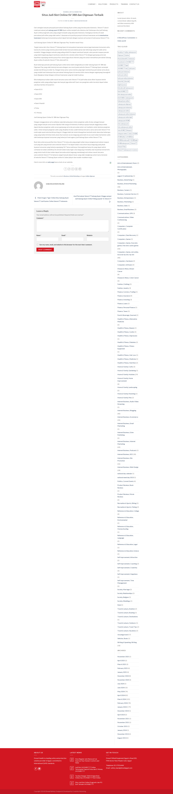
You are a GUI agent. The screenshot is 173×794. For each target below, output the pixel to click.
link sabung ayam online (124, 94)
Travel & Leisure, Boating (126, 613)
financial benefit (122, 58)
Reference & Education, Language (125, 536)
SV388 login (134, 140)
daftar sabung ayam (130, 52)
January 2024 (122, 707)
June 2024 (120, 687)
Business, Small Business (125, 209)
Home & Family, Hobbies (126, 374)
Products (114, 4)
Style (119, 605)
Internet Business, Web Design (127, 467)
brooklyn (120, 52)
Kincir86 (127, 81)
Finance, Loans (122, 303)
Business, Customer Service (126, 194)
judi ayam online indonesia (125, 78)
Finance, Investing (123, 300)
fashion (127, 55)
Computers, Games (124, 239)
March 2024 (121, 699)
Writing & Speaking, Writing (127, 642)
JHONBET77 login (123, 65)
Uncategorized (122, 635)
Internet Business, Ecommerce (127, 417)
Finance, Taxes (122, 311)
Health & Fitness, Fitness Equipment (125, 347)
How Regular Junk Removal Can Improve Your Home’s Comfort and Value (87, 761)
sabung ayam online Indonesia (126, 114)
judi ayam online (122, 75)
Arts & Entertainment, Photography (124, 168)
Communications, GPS (125, 213)
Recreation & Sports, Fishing (127, 507)
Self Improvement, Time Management (125, 581)
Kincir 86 (120, 81)
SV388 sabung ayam (123, 143)
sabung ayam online (123, 111)
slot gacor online (122, 133)
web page (51, 162)
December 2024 (123, 676)
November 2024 (123, 680)
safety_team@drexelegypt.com (121, 768)
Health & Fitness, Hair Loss (126, 355)
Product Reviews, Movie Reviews (125, 495)
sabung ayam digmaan (124, 104)
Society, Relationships (124, 593)
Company (92, 4)
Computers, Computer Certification (125, 227)
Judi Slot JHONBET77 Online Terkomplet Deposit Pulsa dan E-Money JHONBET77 (89, 769)
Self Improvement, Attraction (127, 557)
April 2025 (121, 660)
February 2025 (122, 668)
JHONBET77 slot (122, 68)
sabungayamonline (80, 20)
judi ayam (132, 68)
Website (89, 235)
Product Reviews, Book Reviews (125, 486)
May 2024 (121, 691)
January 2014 (122, 730)
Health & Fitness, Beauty (125, 328)
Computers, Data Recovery (126, 235)
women (135, 150)
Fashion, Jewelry (123, 288)
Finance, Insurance (123, 296)
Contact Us (134, 4)
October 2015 (122, 726)
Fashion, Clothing (123, 284)
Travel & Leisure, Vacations (126, 631)
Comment (40, 218)
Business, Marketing (124, 202)
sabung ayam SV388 (55, 30)
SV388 (135, 133)
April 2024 (121, 695)
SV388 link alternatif (123, 140)
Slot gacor (129, 130)
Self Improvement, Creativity (127, 568)
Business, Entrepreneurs (125, 198)
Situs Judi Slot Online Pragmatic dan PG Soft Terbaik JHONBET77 (88, 783)
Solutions (102, 4)
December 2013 (123, 734)
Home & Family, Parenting (126, 394)
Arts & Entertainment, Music (127, 163)
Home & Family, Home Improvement (125, 379)
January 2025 (122, 672)
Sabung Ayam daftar (123, 101)
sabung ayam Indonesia (124, 107)
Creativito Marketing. (79, 791)
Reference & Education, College (128, 511)
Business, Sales (122, 206)
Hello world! (121, 41)
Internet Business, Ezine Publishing (125, 433)
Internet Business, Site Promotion (124, 459)
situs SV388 (121, 130)
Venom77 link (122, 146)
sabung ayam (129, 98)
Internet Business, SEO (125, 454)
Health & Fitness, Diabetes (126, 342)
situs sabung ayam (123, 124)
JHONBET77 (129, 62)
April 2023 (121, 715)
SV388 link (130, 137)
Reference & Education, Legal (127, 544)
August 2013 (121, 738)
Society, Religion (123, 597)
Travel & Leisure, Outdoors (126, 623)
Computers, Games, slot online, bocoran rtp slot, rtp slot (127, 253)
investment (121, 62)
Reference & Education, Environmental (125, 518)
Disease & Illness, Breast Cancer (125, 270)
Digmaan (120, 55)
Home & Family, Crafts (125, 367)
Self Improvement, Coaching (127, 564)
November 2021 (123, 718)
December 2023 (123, 711)
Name (38, 235)
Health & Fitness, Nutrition (126, 363)
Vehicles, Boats (122, 638)
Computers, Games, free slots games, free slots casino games (127, 244)
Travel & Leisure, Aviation (126, 609)
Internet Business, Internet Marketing (126, 442)
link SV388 (121, 98)
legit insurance (122, 85)
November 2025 (123, 656)
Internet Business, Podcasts (126, 450)
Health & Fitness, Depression (127, 336)
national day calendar (124, 473)
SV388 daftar (121, 137)
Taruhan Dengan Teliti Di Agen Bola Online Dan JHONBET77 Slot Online (87, 777)
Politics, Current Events (125, 481)
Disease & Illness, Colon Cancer (128, 278)
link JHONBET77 (122, 91)
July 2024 (120, 684)
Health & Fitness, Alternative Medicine (127, 320)
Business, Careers (123, 190)
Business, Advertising (124, 180)
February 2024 (122, 703)
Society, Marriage (123, 589)
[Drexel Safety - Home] (50, 4)
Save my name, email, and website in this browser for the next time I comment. (65, 245)
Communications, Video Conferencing (125, 218)
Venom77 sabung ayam (124, 150)
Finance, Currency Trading (126, 292)
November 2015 (123, 722)
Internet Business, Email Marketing (125, 424)
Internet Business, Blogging (126, 410)
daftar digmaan (90, 176)
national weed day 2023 (125, 477)
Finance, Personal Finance (126, 307)
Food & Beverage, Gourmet (126, 315)
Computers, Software (124, 265)
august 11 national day (125, 176)
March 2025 (121, 664)
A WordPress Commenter (126, 38)
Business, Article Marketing (72, 12)
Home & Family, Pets (124, 398)
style (130, 133)
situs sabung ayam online (125, 127)
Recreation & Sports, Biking (126, 503)
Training (124, 4)
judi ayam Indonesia (123, 72)
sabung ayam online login (125, 117)
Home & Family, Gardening (126, 370)
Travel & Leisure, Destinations (127, 616)
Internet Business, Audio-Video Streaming (128, 403)
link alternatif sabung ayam (125, 88)
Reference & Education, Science (128, 551)
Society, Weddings (123, 601)
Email (64, 235)
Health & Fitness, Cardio (125, 332)
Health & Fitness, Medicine (126, 359)
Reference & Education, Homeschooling (125, 527)
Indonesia (131, 58)
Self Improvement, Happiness (127, 574)
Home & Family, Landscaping (127, 387)
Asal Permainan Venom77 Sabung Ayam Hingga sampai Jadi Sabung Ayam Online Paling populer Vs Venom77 (92, 197)
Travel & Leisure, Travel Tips (127, 627)
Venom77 (134, 143)
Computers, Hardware (125, 261)
